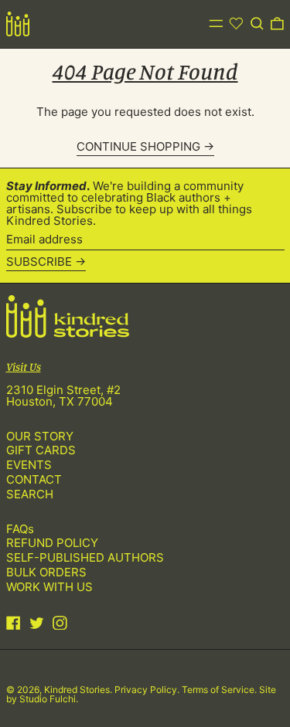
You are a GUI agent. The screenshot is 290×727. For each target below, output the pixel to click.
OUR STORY (39, 436)
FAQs (20, 528)
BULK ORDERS (46, 572)
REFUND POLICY (52, 542)
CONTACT (34, 479)
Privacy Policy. (148, 689)
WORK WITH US (49, 586)
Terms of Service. (220, 689)
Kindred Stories (77, 689)
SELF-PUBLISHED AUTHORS (85, 557)
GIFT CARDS (41, 450)
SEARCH (29, 494)
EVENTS (29, 464)
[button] (257, 24)
